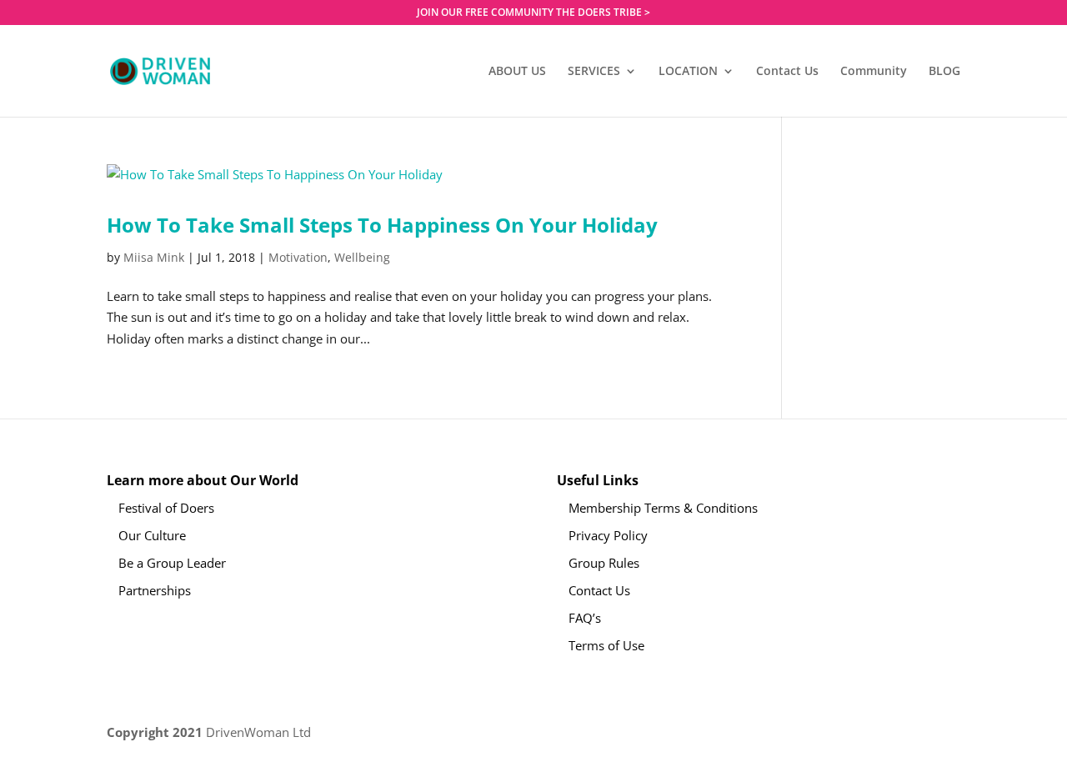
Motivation (298, 257)
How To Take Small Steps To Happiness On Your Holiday (382, 224)
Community (873, 71)
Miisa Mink (153, 257)
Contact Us (787, 71)
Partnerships (154, 590)
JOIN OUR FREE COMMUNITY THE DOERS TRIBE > (533, 13)
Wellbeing (362, 257)
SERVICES (594, 71)
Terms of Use (606, 645)
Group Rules (604, 562)
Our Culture (152, 535)
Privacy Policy (608, 535)
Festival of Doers (166, 507)
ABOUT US (517, 71)
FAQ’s (585, 617)
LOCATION (688, 71)
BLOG (944, 71)
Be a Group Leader (172, 562)
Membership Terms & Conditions (663, 507)
